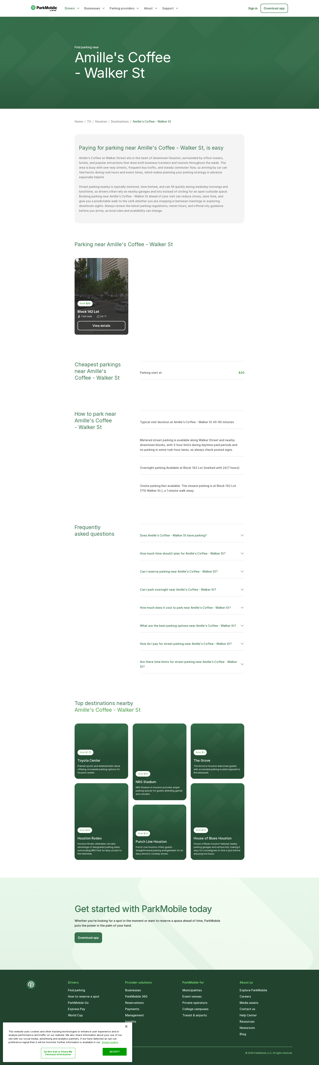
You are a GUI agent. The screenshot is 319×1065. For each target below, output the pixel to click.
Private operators (194, 1003)
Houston (101, 121)
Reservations (134, 1003)
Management (134, 1015)
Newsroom (247, 1028)
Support (168, 8)
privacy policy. (110, 1042)
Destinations (120, 121)
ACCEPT (114, 1051)
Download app (274, 8)
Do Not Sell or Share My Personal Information (58, 1053)
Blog (243, 1034)
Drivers (70, 8)
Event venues (192, 996)
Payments (132, 1009)
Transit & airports (194, 1015)
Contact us (247, 1009)
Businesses (92, 8)
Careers (245, 996)
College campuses (195, 1009)
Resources (247, 1021)
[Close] (126, 1026)
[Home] (44, 8)
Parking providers (122, 8)
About (148, 8)
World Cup (75, 1015)
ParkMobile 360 (136, 996)
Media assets (249, 1003)
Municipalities (192, 990)
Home (79, 121)
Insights (130, 1021)
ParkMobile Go (78, 1003)
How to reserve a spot (83, 996)
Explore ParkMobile (253, 990)
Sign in (253, 8)
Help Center (248, 1015)
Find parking (76, 990)
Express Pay (76, 1009)
